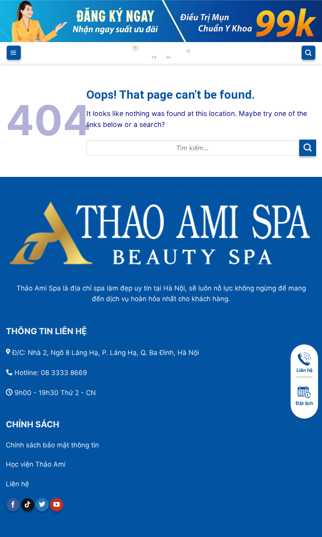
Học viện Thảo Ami (36, 464)
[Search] (308, 53)
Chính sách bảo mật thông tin (52, 445)
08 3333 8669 (64, 373)
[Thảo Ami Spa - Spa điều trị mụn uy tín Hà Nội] (161, 53)
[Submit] (307, 148)
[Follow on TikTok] (28, 504)
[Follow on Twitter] (42, 504)
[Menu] (14, 53)
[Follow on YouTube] (56, 504)
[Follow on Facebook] (13, 504)
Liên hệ (17, 484)
